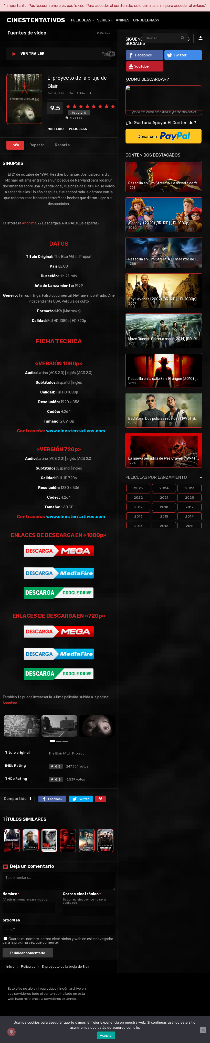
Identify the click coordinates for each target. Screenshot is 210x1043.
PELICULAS (81, 20)
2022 (138, 497)
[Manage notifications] (11, 1032)
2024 (164, 488)
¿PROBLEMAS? (145, 20)
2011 (189, 526)
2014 (189, 516)
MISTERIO (55, 128)
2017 (189, 507)
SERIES (103, 20)
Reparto (37, 145)
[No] (203, 1030)
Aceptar (106, 1035)
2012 (164, 526)
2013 (138, 526)
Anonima (29, 223)
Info (15, 145)
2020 (189, 497)
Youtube (141, 66)
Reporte (62, 145)
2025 (138, 488)
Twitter (179, 55)
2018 (164, 507)
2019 (138, 507)
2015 (164, 516)
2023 (189, 488)
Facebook (143, 55)
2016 (138, 516)
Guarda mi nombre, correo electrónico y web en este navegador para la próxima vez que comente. (58, 941)
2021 (164, 497)
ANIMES (122, 20)
